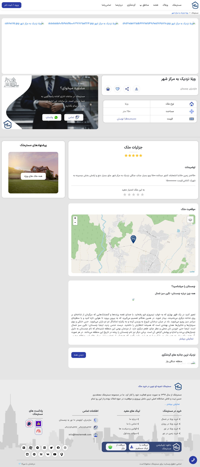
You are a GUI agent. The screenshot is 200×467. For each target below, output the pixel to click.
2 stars (129, 195)
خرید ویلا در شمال (170, 419)
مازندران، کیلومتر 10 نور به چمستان (75, 420)
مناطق (145, 5)
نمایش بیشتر (186, 339)
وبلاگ (165, 5)
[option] (159, 46)
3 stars (133, 195)
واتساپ (49, 117)
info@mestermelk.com (80, 435)
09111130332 (85, 427)
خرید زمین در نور (170, 433)
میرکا (24, 464)
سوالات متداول (130, 433)
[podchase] (29, 423)
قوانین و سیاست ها (128, 428)
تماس (71, 117)
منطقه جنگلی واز (174, 361)
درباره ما (133, 419)
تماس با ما (132, 424)
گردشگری (131, 5)
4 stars (138, 195)
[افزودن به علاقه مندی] (117, 89)
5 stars (142, 195)
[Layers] (190, 219)
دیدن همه (79, 355)
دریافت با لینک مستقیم (142, 446)
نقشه (155, 5)
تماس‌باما (106, 5)
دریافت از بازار (120, 446)
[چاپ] (108, 89)
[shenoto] (38, 431)
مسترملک (176, 5)
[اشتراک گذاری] (127, 89)
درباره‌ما (119, 5)
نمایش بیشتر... (172, 404)
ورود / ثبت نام (12, 5)
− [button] (75, 223)
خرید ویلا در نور (171, 428)
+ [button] (75, 218)
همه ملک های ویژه (33, 176)
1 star (124, 195)
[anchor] (38, 423)
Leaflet (192, 272)
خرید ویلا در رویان (170, 424)
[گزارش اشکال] (136, 89)
